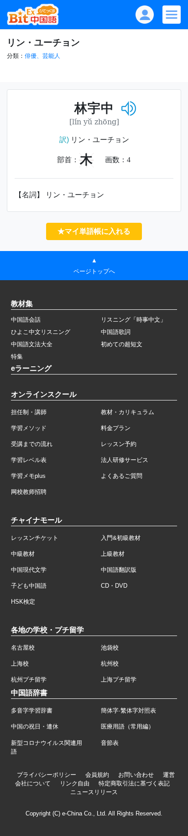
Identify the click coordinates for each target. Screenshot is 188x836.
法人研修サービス (124, 459)
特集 (17, 356)
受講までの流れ (31, 444)
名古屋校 (23, 647)
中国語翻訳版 (118, 569)
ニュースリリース (94, 792)
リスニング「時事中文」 (133, 319)
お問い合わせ (136, 774)
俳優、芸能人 (42, 55)
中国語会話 (26, 319)
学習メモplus (28, 475)
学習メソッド (29, 428)
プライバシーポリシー (46, 774)
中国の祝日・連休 (34, 726)
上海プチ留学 (118, 679)
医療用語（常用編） (127, 726)
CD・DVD (114, 585)
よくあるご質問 (121, 475)
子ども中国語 (29, 585)
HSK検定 (23, 601)
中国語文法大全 (31, 344)
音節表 (110, 742)
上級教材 (113, 553)
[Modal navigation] (171, 14)
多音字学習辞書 (31, 710)
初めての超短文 (121, 344)
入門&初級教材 (121, 537)
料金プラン (116, 428)
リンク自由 (74, 783)
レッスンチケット (34, 537)
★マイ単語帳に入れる (94, 231)
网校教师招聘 (29, 491)
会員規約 (97, 774)
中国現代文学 (29, 569)
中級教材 (23, 553)
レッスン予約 (118, 444)
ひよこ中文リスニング (40, 331)
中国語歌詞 (116, 331)
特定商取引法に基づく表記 (134, 783)
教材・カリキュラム (127, 412)
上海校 (20, 663)
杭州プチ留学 (29, 679)
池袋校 (110, 647)
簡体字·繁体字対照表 (128, 710)
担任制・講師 (29, 412)
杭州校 (110, 663)
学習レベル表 (29, 459)
